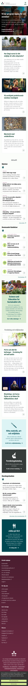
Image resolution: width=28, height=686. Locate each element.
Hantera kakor (21, 666)
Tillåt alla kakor (14, 683)
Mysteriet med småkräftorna (9, 135)
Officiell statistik (5, 575)
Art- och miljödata (6, 572)
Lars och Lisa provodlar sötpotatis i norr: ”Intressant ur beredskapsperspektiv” (12, 198)
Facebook (4, 638)
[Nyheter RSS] (14, 167)
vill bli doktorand (5, 593)
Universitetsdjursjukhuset (7, 568)
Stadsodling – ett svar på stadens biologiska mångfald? (11, 212)
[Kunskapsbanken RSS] (14, 479)
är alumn (4, 602)
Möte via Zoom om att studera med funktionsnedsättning (13, 245)
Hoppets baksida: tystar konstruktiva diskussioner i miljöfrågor (12, 506)
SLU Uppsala (4, 616)
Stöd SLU (4, 623)
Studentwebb (5, 563)
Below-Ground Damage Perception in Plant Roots (14, 254)
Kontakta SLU (5, 621)
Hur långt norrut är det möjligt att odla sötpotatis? (14, 55)
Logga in (3, 581)
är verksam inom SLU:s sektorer (9, 600)
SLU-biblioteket (5, 565)
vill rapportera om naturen (7, 598)
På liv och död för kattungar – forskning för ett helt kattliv (13, 352)
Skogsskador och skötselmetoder (11, 483)
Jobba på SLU (5, 619)
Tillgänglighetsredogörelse (10, 668)
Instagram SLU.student (7, 633)
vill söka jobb (5, 596)
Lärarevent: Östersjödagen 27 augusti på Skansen (14, 272)
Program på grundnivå (7, 29)
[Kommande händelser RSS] (14, 230)
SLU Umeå (4, 614)
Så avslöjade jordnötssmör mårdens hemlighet (13, 96)
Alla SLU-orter (5, 610)
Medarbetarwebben (6, 579)
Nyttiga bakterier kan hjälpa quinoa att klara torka (12, 185)
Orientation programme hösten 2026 (13, 236)
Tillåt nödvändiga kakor (13, 680)
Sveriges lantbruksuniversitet (11, 3)
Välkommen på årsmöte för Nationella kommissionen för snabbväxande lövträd (14, 263)
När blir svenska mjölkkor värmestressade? (9, 494)
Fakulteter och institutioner (8, 577)
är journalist (4, 591)
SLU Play (4, 642)
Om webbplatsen (13, 666)
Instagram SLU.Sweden (7, 631)
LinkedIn (3, 635)
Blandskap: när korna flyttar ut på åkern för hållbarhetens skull (11, 396)
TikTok (3, 640)
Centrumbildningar (6, 570)
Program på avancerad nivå (8, 31)
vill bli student (5, 589)
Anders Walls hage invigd (9, 172)
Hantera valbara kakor (6, 678)
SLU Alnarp (4, 612)
